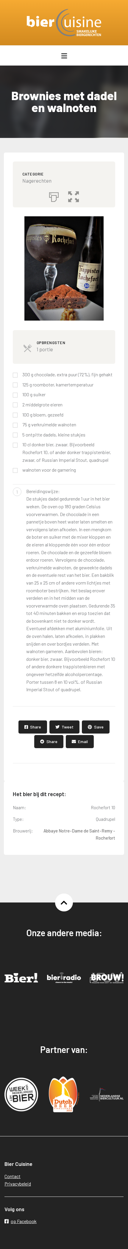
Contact (12, 1176)
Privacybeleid (17, 1183)
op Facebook (24, 1221)
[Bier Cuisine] (64, 22)
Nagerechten (36, 181)
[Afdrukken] (54, 195)
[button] (73, 195)
